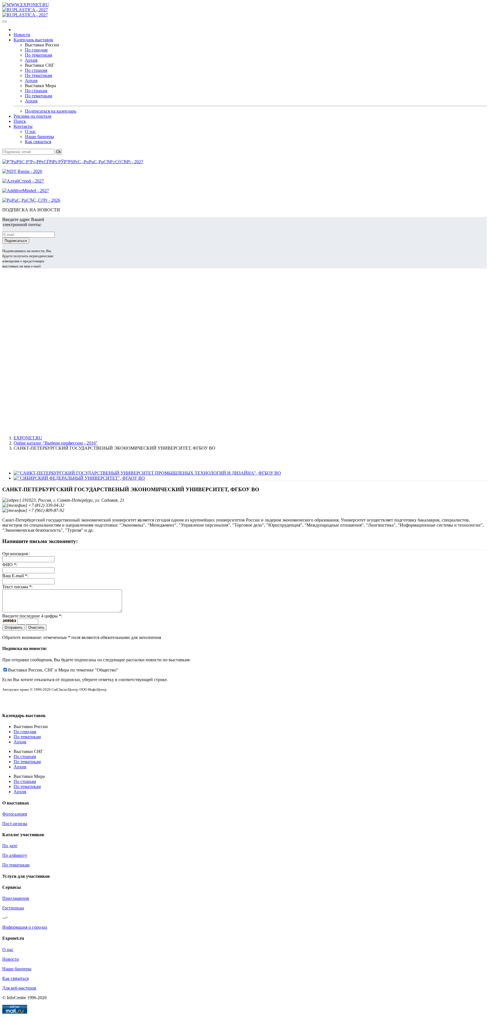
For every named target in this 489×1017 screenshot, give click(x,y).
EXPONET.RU (28, 437)
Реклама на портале (33, 116)
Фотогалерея (14, 814)
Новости (22, 34)
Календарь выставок (33, 39)
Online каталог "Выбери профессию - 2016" (56, 443)
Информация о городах (24, 927)
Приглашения (15, 898)
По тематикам (38, 55)
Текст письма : (17, 586)
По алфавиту (14, 855)
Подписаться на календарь (50, 111)
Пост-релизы (14, 823)
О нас (30, 131)
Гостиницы (13, 908)
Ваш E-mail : (15, 575)
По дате (9, 845)
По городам (36, 50)
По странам (36, 70)
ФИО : (9, 564)
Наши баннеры (39, 136)
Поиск (20, 121)
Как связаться (38, 141)
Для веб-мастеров (19, 988)
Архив (31, 60)
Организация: (16, 553)
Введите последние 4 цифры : (32, 615)
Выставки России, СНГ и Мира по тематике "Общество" (63, 670)
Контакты (23, 126)
